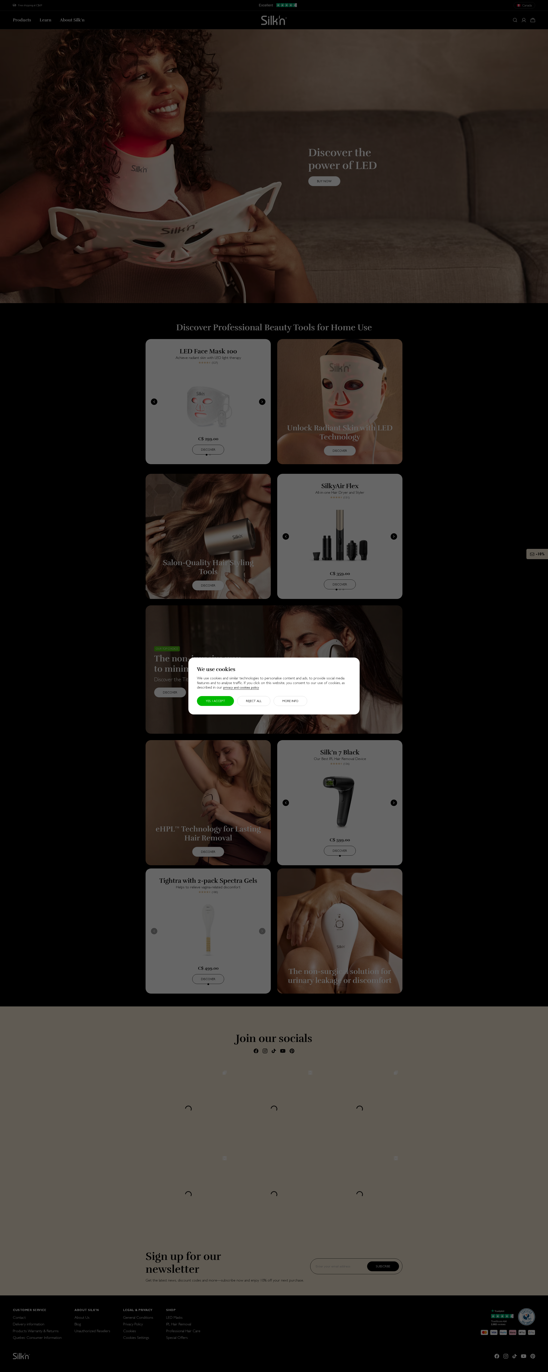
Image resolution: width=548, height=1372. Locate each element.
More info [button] (290, 701)
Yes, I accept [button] (215, 701)
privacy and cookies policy (241, 687)
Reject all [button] (254, 701)
